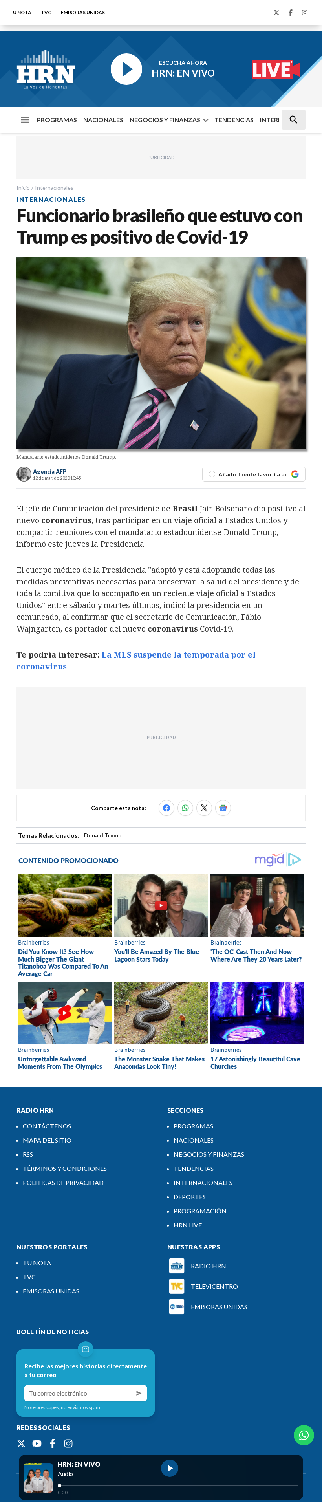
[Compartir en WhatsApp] (185, 808)
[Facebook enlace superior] (290, 12)
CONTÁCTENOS (47, 1126)
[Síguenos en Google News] (223, 808)
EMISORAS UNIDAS (83, 12)
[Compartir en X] (204, 808)
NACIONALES (103, 119)
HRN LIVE (188, 1225)
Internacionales (54, 187)
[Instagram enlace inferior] (68, 1443)
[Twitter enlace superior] (276, 12)
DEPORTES (190, 1196)
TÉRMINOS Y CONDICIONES (65, 1168)
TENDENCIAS (234, 119)
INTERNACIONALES (203, 1182)
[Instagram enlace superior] (305, 12)
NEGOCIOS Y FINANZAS (165, 119)
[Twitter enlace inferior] (21, 1443)
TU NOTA (20, 12)
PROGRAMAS (57, 119)
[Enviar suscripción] (139, 1393)
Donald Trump (102, 835)
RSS (28, 1154)
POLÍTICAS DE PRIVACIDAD (63, 1182)
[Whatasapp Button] (304, 1435)
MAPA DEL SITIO (47, 1140)
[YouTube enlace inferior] (37, 1443)
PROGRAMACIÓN (200, 1210)
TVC (46, 12)
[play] (169, 1468)
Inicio (23, 187)
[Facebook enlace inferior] (52, 1443)
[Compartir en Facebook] (166, 808)
